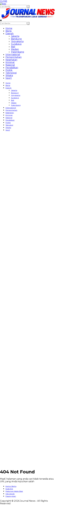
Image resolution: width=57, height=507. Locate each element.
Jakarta (15, 36)
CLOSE (3, 1)
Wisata (9, 75)
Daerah (10, 33)
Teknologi (11, 73)
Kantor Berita (11, 486)
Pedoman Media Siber (14, 491)
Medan (15, 49)
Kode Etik (9, 489)
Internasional (13, 54)
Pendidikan (12, 67)
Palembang (17, 52)
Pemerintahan (14, 57)
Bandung (16, 38)
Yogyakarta (17, 41)
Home (9, 28)
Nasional (10, 65)
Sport (9, 78)
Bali (13, 46)
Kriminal (10, 62)
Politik (9, 70)
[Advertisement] (11, 174)
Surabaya (16, 44)
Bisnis (8, 31)
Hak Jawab (10, 494)
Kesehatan (11, 59)
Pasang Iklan (11, 496)
